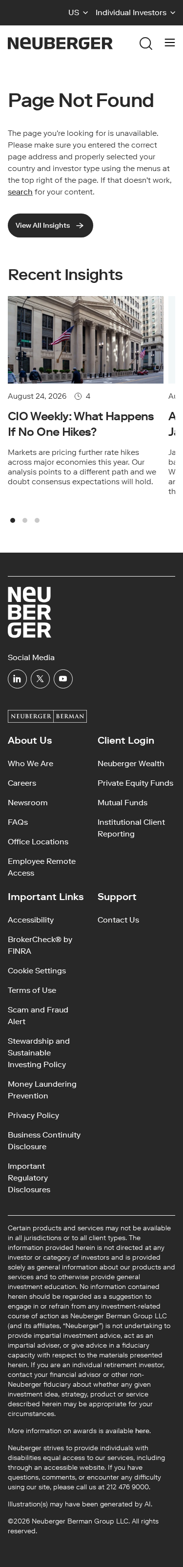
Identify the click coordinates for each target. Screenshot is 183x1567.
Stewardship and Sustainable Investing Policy (39, 1052)
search (20, 191)
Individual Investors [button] (131, 12)
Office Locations (38, 841)
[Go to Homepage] (60, 43)
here (142, 1431)
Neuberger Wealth (131, 763)
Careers (22, 783)
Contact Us (118, 919)
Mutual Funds (122, 802)
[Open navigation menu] (169, 43)
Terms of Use (32, 990)
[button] (78, 12)
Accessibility (31, 919)
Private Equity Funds (135, 783)
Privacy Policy (33, 1115)
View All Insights (43, 225)
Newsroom (28, 802)
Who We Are (30, 763)
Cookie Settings (37, 970)
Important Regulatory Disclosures (29, 1177)
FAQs (18, 822)
